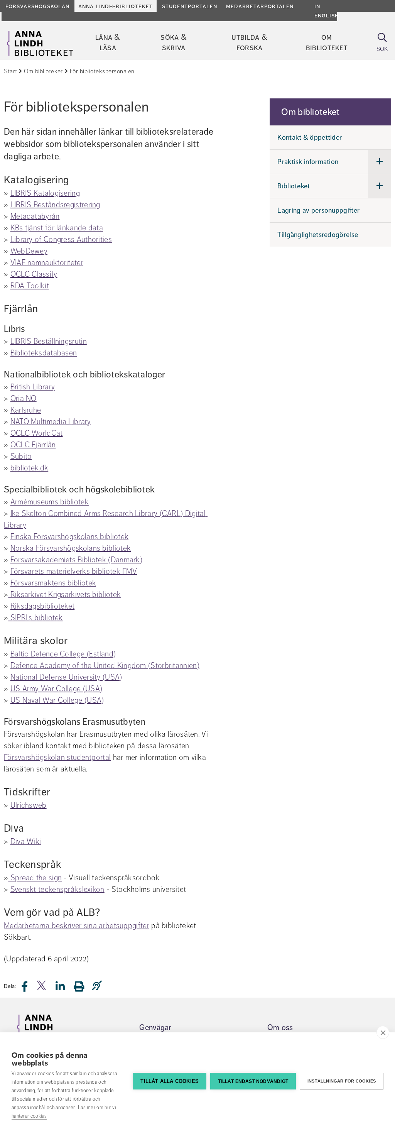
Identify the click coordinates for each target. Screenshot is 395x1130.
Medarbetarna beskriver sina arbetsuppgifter (76, 925)
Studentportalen (189, 6)
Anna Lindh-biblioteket (115, 6)
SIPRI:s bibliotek (35, 618)
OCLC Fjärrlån (33, 445)
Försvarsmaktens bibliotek (53, 583)
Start (10, 71)
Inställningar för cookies (341, 1081)
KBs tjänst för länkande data (56, 228)
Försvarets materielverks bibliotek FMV (73, 571)
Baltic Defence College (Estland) (63, 654)
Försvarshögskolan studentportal (57, 757)
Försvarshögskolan (37, 6)
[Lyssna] (99, 986)
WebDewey (28, 251)
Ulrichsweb (28, 805)
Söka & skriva (173, 42)
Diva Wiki (25, 841)
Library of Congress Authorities (61, 239)
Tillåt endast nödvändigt (253, 1081)
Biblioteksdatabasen (43, 353)
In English (326, 10)
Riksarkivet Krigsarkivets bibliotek (64, 594)
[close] (382, 1032)
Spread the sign (35, 878)
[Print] (83, 986)
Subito (21, 456)
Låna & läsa (107, 42)
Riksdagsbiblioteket (42, 606)
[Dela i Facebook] (29, 988)
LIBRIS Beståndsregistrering (55, 205)
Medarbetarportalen (260, 6)
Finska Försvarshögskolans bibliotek (69, 536)
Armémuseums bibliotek (49, 502)
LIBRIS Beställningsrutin (48, 341)
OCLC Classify (33, 274)
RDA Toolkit (29, 286)
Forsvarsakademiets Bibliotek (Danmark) (76, 560)
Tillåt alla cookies (169, 1081)
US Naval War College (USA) (57, 700)
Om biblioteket (327, 42)
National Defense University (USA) (66, 677)
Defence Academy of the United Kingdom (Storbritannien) (104, 665)
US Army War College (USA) (56, 689)
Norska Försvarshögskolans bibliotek (70, 548)
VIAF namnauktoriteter (46, 262)
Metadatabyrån (35, 216)
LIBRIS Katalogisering (45, 193)
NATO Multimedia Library (50, 421)
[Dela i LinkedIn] (65, 988)
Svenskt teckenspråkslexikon (57, 889)
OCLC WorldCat (36, 433)
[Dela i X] (42, 988)
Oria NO (23, 398)
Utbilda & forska (249, 42)
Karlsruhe (25, 410)
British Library (32, 387)
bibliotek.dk (29, 468)
